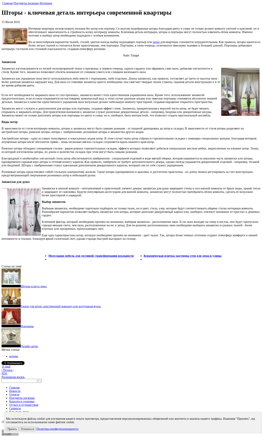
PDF (5, 373)
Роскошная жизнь (13, 377)
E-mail (6, 366)
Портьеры (27, 326)
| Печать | (7, 370)
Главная (7, 3)
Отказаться (27, 429)
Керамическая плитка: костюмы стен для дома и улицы (183, 255)
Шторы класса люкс (34, 286)
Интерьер (46, 3)
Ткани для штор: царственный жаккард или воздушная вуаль (61, 306)
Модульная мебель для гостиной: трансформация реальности (91, 255)
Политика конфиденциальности (57, 428)
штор (156, 42)
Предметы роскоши (26, 3)
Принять (12, 429)
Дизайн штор (29, 346)
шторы (13, 356)
